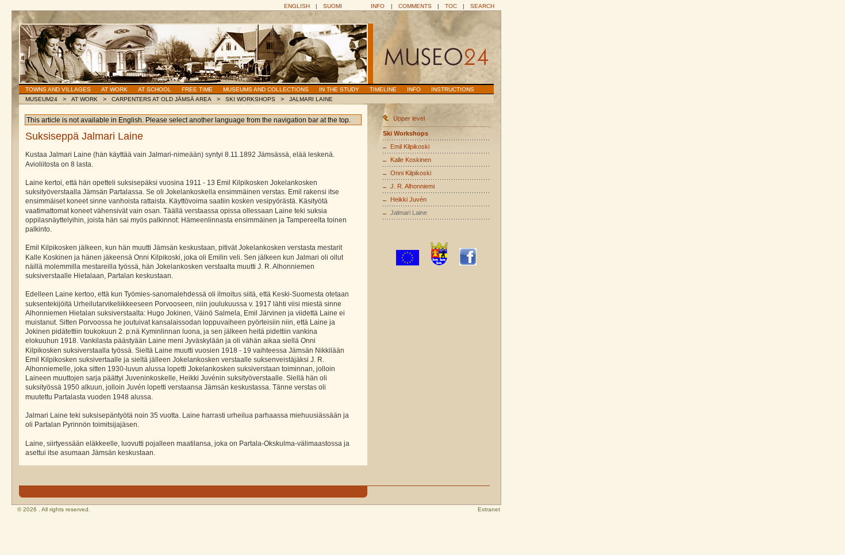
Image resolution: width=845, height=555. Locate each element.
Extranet (489, 509)
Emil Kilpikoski (409, 146)
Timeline (383, 89)
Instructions (452, 89)
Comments (415, 6)
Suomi (332, 6)
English (297, 6)
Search (482, 6)
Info (378, 6)
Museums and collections (266, 89)
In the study (339, 89)
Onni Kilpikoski (410, 172)
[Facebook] (468, 263)
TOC (451, 6)
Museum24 (41, 99)
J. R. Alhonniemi (412, 186)
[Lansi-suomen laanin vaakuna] (439, 263)
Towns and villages (58, 89)
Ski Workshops (250, 99)
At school (154, 89)
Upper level (409, 118)
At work (114, 89)
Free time (197, 89)
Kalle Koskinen (410, 159)
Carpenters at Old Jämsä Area (162, 99)
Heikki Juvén (408, 199)
